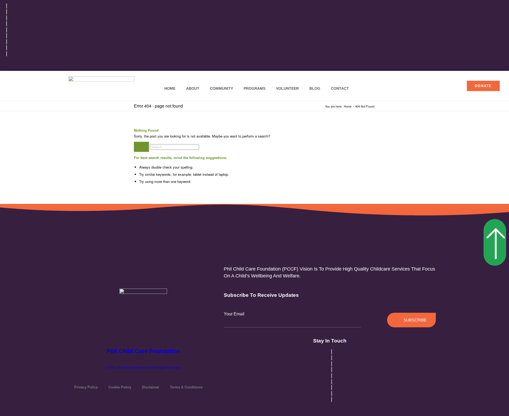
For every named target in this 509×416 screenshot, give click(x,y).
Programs (254, 88)
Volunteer (287, 88)
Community (221, 88)
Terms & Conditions (186, 387)
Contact (340, 88)
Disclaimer (150, 387)
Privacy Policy (86, 387)
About (192, 88)
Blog (314, 88)
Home (169, 88)
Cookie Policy (119, 387)
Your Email (234, 314)
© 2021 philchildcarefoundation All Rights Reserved (143, 368)
